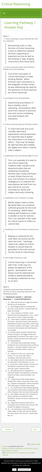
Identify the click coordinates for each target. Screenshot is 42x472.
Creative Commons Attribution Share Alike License (20, 448)
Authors (16, 451)
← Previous (7, 429)
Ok (14, 469)
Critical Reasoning (16, 4)
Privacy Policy (6, 451)
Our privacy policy (24, 469)
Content (4, 446)
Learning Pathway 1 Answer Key (20, 24)
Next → (36, 429)
